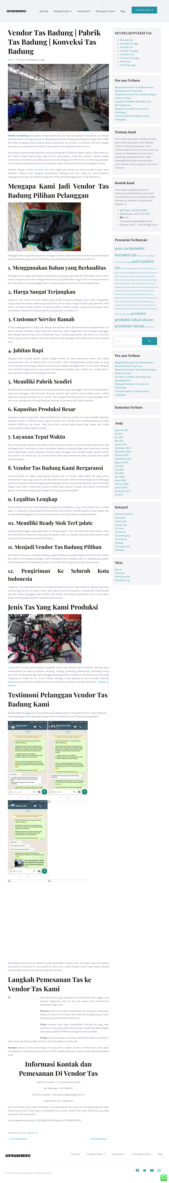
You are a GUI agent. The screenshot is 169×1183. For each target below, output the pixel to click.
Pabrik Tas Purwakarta (122, 302)
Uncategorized (122, 546)
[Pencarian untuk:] (136, 341)
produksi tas (126, 319)
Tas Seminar (121, 539)
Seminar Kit (120, 521)
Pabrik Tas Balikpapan (128, 269)
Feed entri (120, 573)
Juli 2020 (119, 466)
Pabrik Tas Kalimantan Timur (125, 284)
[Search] (149, 341)
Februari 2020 (122, 483)
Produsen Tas (127, 54)
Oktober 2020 (121, 455)
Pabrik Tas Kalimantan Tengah (146, 280)
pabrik (137, 261)
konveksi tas (126, 254)
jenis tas (122, 248)
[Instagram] (159, 1170)
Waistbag (119, 550)
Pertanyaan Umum (105, 11)
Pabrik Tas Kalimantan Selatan (125, 280)
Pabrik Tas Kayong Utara (144, 287)
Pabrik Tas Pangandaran (149, 298)
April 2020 (120, 476)
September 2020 (123, 458)
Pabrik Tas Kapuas (141, 284)
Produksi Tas (126, 47)
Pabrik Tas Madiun (139, 294)
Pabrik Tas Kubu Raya (132, 291)
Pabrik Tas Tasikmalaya (123, 314)
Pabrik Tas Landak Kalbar (123, 294)
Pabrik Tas (125, 61)
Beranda (44, 11)
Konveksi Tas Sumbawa (145, 256)
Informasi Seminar (124, 514)
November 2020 (123, 451)
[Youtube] (152, 1170)
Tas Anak (119, 528)
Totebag (119, 542)
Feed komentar (122, 576)
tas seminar (149, 327)
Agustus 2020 (121, 462)
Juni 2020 (119, 469)
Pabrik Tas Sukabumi (140, 305)
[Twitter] (144, 1170)
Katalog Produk (61, 11)
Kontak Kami (84, 11)
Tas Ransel (120, 532)
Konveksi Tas (41, 169)
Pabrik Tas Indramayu (127, 276)
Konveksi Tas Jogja (129, 43)
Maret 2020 (120, 480)
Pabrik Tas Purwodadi (139, 301)
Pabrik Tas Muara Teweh (131, 298)
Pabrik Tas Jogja (128, 65)
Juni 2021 (119, 437)
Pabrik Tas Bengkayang (128, 273)
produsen (145, 319)
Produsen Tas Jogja (129, 58)
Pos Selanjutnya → (99, 1138)
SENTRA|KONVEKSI (16, 11)
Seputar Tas (32, 1133)
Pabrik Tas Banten (142, 269)
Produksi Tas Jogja (129, 50)
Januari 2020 (121, 487)
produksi (138, 313)
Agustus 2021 (121, 430)
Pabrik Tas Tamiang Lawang (132, 309)
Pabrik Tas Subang (126, 305)
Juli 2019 (119, 494)
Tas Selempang (122, 535)
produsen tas (127, 325)
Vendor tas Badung (18, 135)
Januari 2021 (121, 444)
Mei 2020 (119, 473)
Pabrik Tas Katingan (129, 287)
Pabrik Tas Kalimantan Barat (145, 276)
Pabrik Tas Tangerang (149, 309)
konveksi (136, 248)
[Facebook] (137, 1170)
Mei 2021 (119, 440)
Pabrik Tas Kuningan (147, 291)
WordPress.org (122, 580)
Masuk (118, 569)
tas (141, 326)
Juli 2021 (119, 433)
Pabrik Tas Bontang (142, 273)
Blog (123, 11)
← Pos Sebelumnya (17, 1138)
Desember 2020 (123, 448)
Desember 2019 (123, 491)
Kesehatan (120, 517)
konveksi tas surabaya (123, 262)
